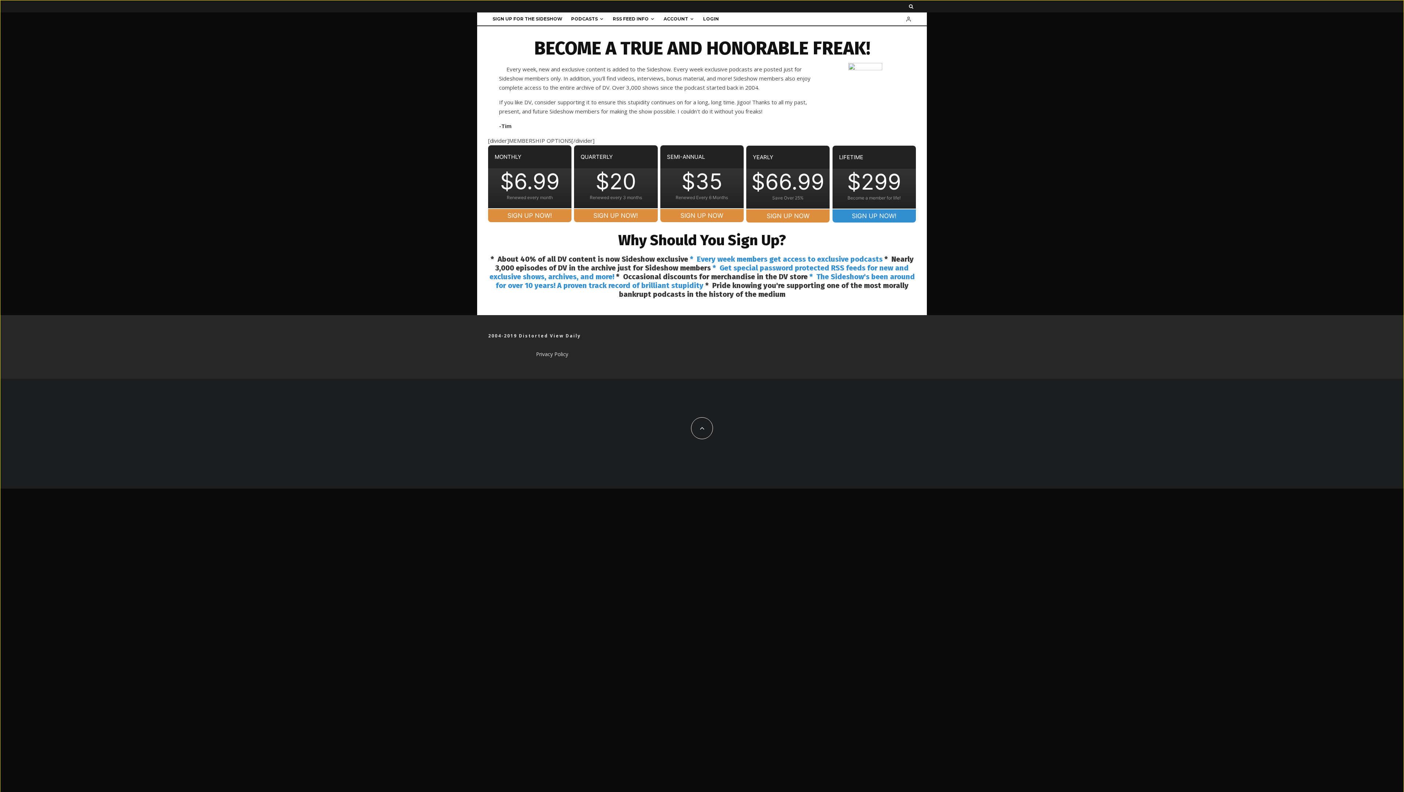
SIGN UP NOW (701, 215)
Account (676, 19)
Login (711, 19)
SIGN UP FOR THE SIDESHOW (527, 19)
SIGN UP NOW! (529, 215)
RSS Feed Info (631, 19)
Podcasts (584, 19)
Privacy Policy (552, 354)
